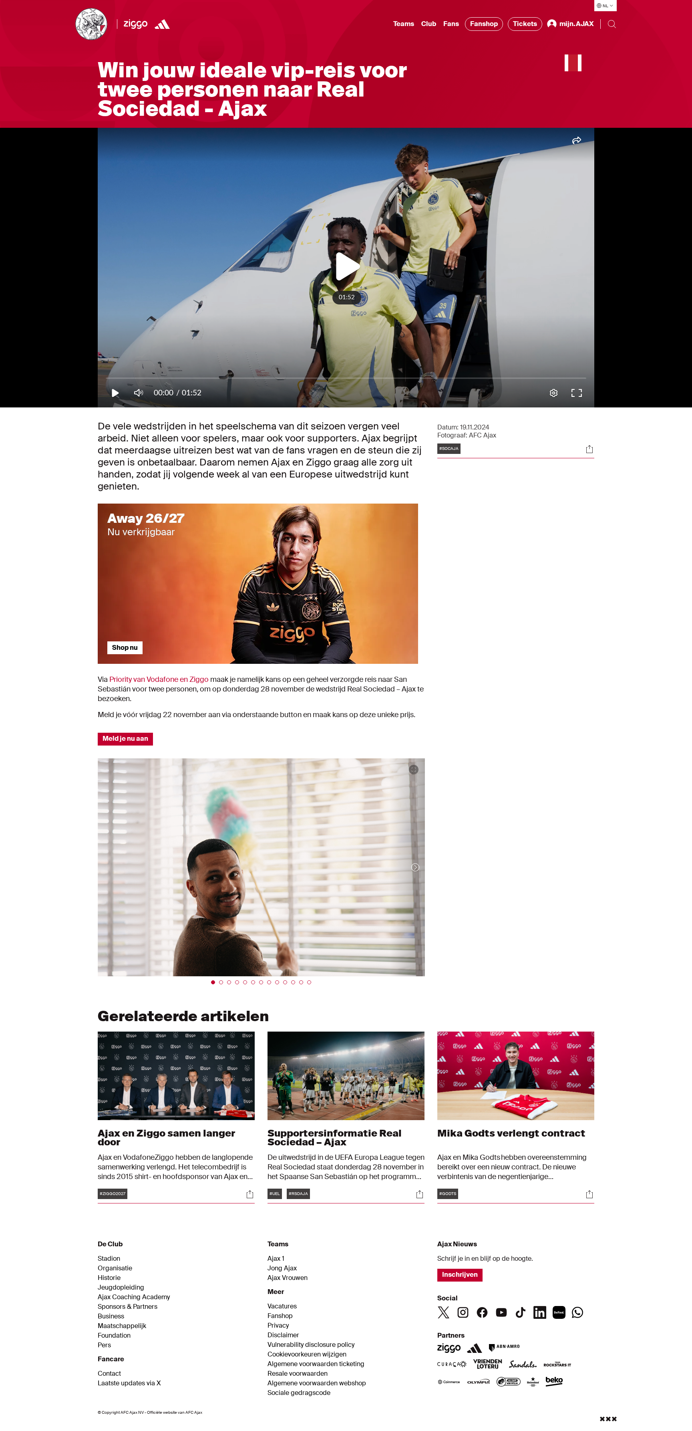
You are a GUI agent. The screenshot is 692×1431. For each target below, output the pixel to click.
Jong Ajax (282, 1268)
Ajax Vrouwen (288, 1278)
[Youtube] (501, 1312)
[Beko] (554, 1382)
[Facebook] (482, 1312)
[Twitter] (443, 1312)
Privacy (278, 1326)
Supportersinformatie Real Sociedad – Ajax (335, 1137)
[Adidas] (474, 1348)
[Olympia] (478, 1382)
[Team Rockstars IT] (557, 1365)
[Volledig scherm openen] (413, 769)
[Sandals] (523, 1364)
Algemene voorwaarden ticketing (316, 1364)
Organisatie (115, 1268)
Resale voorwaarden (298, 1374)
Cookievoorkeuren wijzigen (307, 1354)
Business (111, 1316)
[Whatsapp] (577, 1312)
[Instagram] (463, 1312)
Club (428, 24)
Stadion (109, 1259)
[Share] (589, 449)
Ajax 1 (276, 1259)
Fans (451, 24)
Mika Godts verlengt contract (512, 1133)
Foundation (114, 1336)
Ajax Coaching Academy (134, 1297)
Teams (403, 24)
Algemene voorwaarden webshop (317, 1383)
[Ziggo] (135, 24)
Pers (104, 1345)
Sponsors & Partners (127, 1307)
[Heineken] (533, 1382)
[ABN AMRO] (504, 1348)
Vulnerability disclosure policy (311, 1345)
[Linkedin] (539, 1312)
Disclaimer (283, 1335)
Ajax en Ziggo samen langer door (166, 1137)
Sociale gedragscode (299, 1393)
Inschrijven (460, 1274)
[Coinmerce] (449, 1382)
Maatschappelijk (122, 1326)
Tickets (525, 24)
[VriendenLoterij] (487, 1365)
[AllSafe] (509, 1382)
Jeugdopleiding (121, 1288)
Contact (109, 1374)
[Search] (612, 24)
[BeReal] (559, 1312)
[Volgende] (407, 867)
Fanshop (484, 24)
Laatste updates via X (129, 1383)
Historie (109, 1278)
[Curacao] (452, 1365)
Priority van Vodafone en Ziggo (159, 679)
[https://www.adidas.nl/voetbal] (162, 24)
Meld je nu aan (125, 738)
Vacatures (282, 1306)
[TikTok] (520, 1312)
